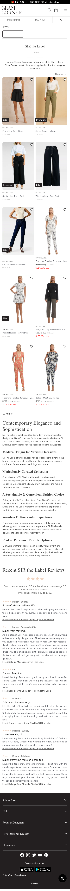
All (61, 19)
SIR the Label (7, 128)
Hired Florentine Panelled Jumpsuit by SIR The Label (28, 619)
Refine (35, 883)
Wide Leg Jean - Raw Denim (48, 196)
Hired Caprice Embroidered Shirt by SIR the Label (26, 723)
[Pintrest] (46, 855)
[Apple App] (27, 869)
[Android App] (43, 869)
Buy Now (40, 19)
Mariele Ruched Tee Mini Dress (16, 333)
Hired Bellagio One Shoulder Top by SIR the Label (26, 690)
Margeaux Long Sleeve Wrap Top (50, 329)
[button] (65, 10)
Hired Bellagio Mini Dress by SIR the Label (23, 662)
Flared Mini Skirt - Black (12, 131)
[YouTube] (40, 855)
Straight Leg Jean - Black (13, 196)
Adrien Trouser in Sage (46, 131)
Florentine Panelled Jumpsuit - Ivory (51, 261)
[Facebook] (22, 855)
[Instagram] (28, 855)
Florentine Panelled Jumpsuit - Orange (18, 398)
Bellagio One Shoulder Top (47, 398)
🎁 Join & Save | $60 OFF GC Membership (35, 2)
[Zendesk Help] (62, 878)
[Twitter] (34, 855)
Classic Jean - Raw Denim (14, 264)
